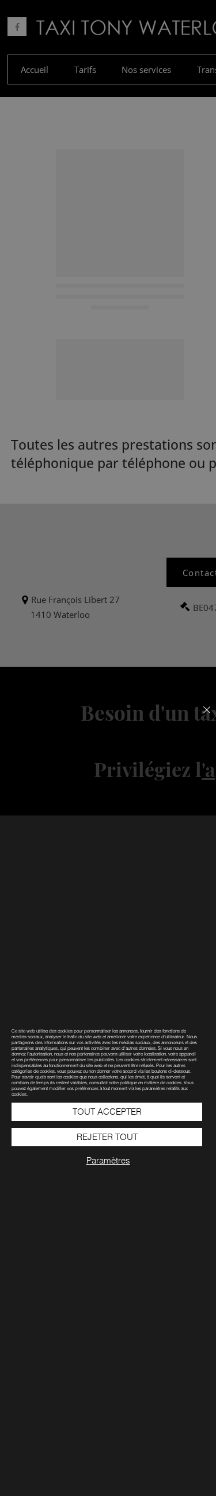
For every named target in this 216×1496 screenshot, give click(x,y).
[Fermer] (200, 716)
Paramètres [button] (108, 1160)
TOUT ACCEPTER (107, 1111)
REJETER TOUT (107, 1136)
